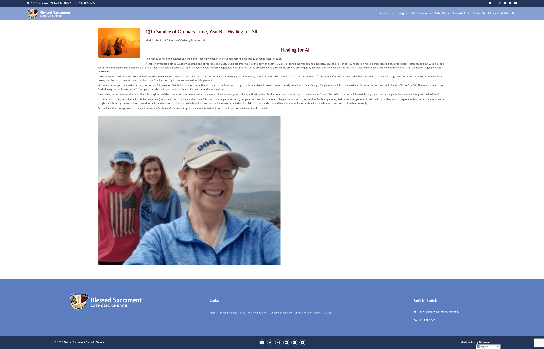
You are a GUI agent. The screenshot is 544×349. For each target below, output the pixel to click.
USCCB (327, 313)
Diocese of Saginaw (281, 313)
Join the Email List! (498, 13)
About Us (385, 13)
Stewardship (459, 13)
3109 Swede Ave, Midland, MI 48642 (50, 3)
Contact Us (478, 13)
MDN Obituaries (257, 313)
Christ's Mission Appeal (308, 313)
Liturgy (400, 13)
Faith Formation (419, 13)
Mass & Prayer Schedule (223, 313)
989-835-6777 (86, 3)
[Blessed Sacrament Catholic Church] (49, 13)
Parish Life (440, 13)
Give (242, 313)
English (484, 346)
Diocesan (484, 342)
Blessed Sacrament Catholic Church (84, 342)
